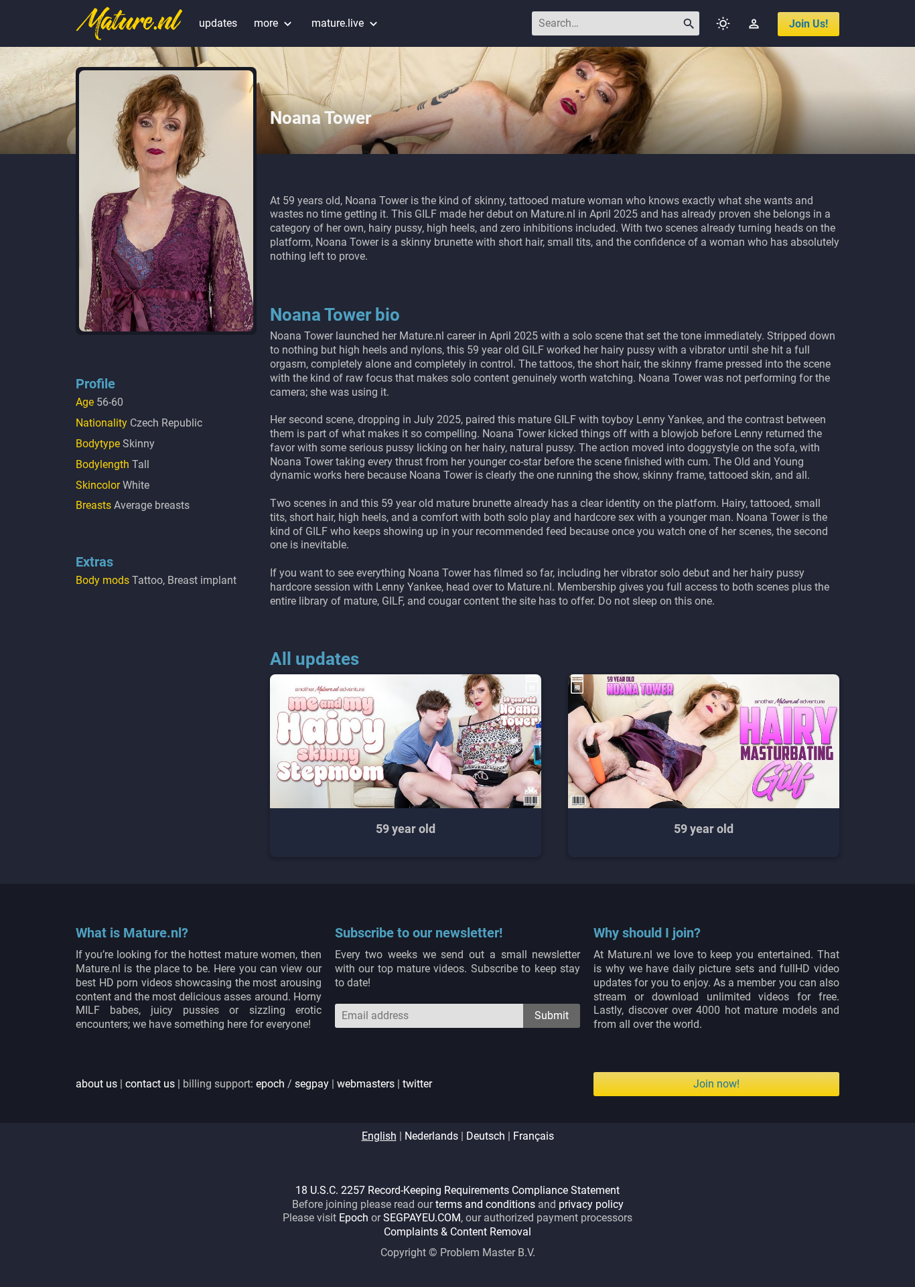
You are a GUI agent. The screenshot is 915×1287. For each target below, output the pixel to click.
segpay (312, 1083)
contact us (150, 1083)
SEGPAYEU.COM (422, 1217)
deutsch (485, 1136)
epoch (270, 1083)
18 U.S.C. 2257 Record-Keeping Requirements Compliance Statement (457, 1190)
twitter (417, 1083)
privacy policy (591, 1204)
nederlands (431, 1136)
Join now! (716, 1083)
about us (96, 1083)
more (274, 23)
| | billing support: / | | (254, 1083)
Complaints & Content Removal (457, 1231)
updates (218, 23)
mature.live (345, 23)
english (379, 1136)
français (533, 1136)
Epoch (353, 1217)
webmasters (366, 1083)
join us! (808, 23)
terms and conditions (485, 1204)
